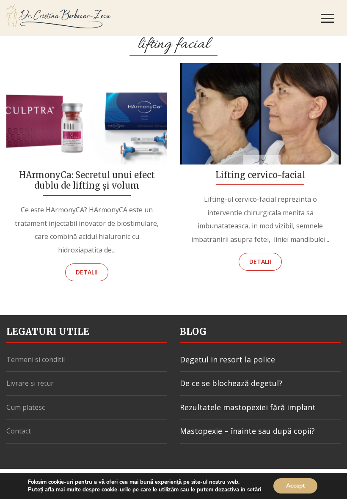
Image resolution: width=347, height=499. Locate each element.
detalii (87, 272)
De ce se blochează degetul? (231, 383)
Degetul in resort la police (227, 359)
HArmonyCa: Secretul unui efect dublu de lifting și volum (87, 180)
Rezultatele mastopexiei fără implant (248, 407)
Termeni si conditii (35, 359)
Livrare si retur (30, 383)
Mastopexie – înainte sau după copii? (247, 431)
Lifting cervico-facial (260, 175)
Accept (295, 486)
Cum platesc (25, 407)
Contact (18, 431)
